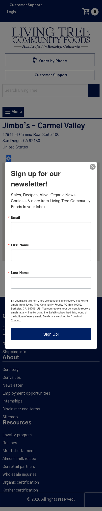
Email (15, 217)
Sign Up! (51, 334)
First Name (20, 245)
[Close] (93, 167)
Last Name (20, 272)
